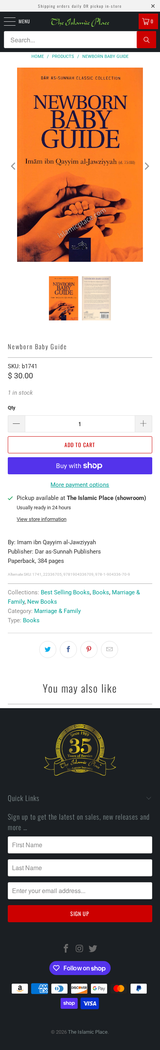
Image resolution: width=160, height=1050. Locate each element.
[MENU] (5, 21)
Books (100, 592)
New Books (42, 601)
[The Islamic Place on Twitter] (93, 949)
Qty (12, 408)
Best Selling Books (65, 592)
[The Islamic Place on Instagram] (79, 949)
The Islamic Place (88, 1032)
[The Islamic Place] (80, 22)
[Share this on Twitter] (47, 649)
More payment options (79, 484)
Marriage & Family (57, 611)
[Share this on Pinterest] (88, 649)
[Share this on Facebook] (68, 649)
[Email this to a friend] (109, 649)
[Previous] (13, 166)
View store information (41, 519)
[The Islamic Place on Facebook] (66, 949)
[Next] (146, 166)
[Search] (146, 39)
